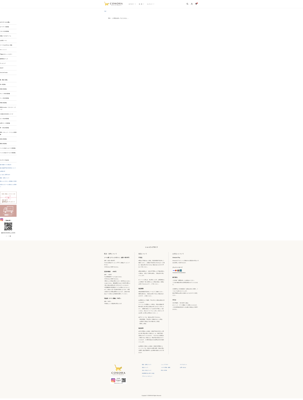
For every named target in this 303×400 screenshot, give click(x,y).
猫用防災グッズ (4, 58)
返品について (145, 367)
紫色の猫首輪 (3, 143)
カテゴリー (131, 4)
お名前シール (3, 40)
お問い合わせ (183, 367)
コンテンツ (149, 4)
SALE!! (1, 68)
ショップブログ (164, 364)
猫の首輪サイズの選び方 (5, 164)
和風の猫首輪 (3, 102)
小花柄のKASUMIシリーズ (6, 114)
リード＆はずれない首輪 (6, 45)
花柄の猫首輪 (3, 89)
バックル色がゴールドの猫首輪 (7, 152)
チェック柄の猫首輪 (5, 93)
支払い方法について (146, 370)
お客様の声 (2, 171)
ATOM (165, 370)
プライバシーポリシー (147, 376)
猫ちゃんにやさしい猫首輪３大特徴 (8, 181)
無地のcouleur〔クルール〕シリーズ (8, 108)
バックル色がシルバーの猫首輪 (7, 148)
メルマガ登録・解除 (165, 367)
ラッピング (3, 63)
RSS (162, 370)
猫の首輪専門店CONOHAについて (8, 168)
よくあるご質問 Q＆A (5, 174)
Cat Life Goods (3, 72)
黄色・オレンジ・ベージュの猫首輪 (8, 133)
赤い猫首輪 (3, 84)
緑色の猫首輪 (3, 139)
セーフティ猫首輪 (4, 26)
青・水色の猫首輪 (4, 127)
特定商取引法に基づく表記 (148, 373)
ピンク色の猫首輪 (4, 118)
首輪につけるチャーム (5, 36)
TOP (105, 11)
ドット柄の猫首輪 (4, 98)
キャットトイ (3, 49)
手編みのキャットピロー (6, 54)
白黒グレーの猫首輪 (5, 123)
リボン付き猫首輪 (4, 31)
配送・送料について (4, 178)
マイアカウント (183, 364)
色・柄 (140, 4)
